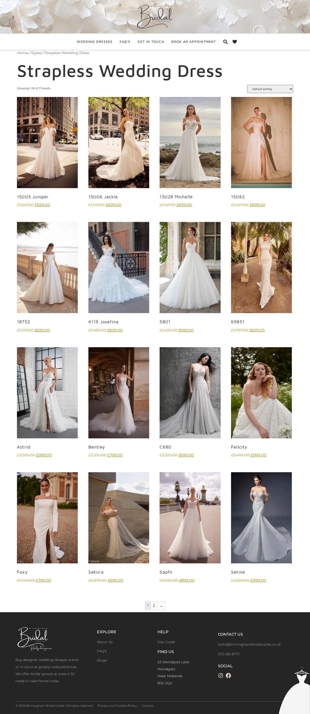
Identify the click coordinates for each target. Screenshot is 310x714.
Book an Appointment (193, 41)
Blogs (102, 660)
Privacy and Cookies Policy (117, 705)
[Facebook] (228, 675)
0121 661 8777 (229, 654)
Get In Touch (151, 41)
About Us (105, 642)
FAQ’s (125, 41)
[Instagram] (220, 675)
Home (22, 53)
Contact (148, 705)
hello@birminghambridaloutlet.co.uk (249, 644)
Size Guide (166, 642)
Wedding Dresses (94, 41)
